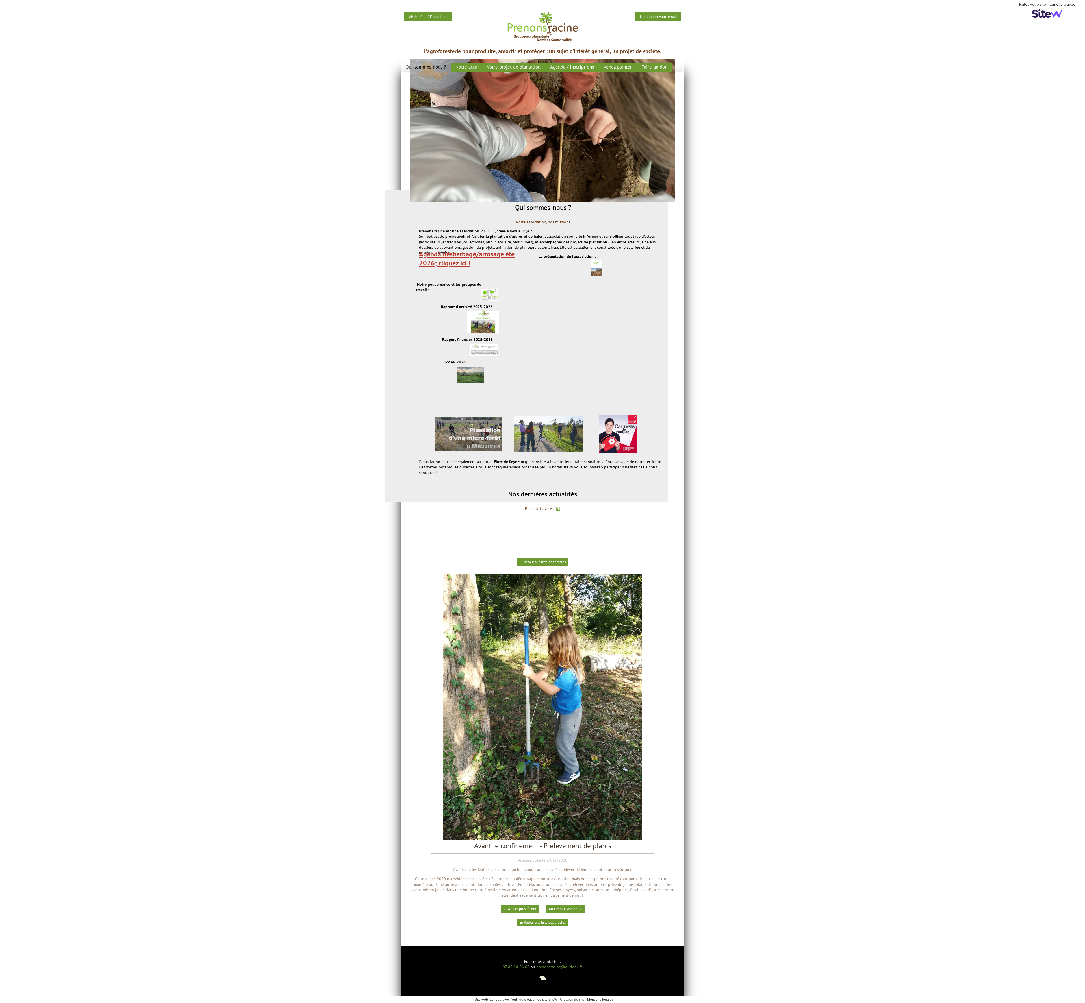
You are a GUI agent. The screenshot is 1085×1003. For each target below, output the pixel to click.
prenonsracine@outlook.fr (559, 966)
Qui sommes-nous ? (425, 67)
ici (558, 508)
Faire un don (654, 67)
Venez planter (618, 67)
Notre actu (466, 67)
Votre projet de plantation (514, 67)
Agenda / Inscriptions (572, 67)
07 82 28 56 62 (516, 966)
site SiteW (549, 1000)
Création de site (572, 1000)
